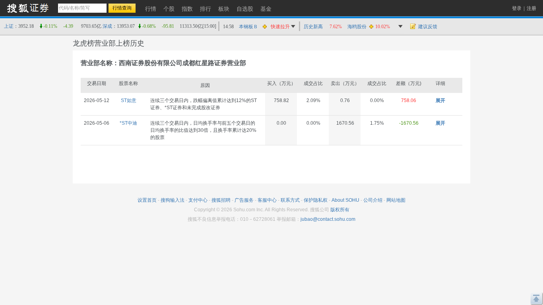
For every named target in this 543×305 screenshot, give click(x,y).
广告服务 (244, 200)
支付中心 (198, 200)
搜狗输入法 (172, 200)
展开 (440, 100)
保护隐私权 (316, 200)
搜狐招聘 (221, 200)
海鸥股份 (357, 26)
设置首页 (147, 200)
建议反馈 (427, 26)
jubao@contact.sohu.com (328, 219)
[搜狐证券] (28, 8)
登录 (517, 8)
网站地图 (395, 200)
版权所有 (339, 209)
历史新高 (313, 26)
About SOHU (345, 200)
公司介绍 (372, 200)
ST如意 (128, 100)
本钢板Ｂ (248, 26)
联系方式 (290, 200)
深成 (107, 26)
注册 (531, 8)
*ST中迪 (128, 123)
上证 (9, 26)
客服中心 (267, 200)
